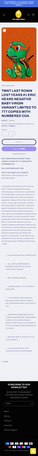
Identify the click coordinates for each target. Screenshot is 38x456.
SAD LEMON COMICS (15, 450)
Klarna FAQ (8, 425)
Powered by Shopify (28, 450)
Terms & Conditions (10, 430)
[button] (4, 15)
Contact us (7, 421)
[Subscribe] (32, 403)
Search (6, 411)
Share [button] (6, 361)
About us (7, 416)
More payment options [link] (19, 153)
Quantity (4, 129)
